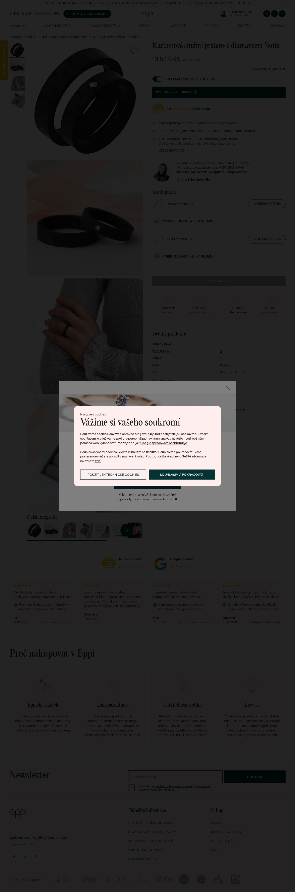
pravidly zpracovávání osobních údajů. (147, 499)
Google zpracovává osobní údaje (163, 443)
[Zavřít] (227, 387)
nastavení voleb (133, 456)
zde (98, 461)
